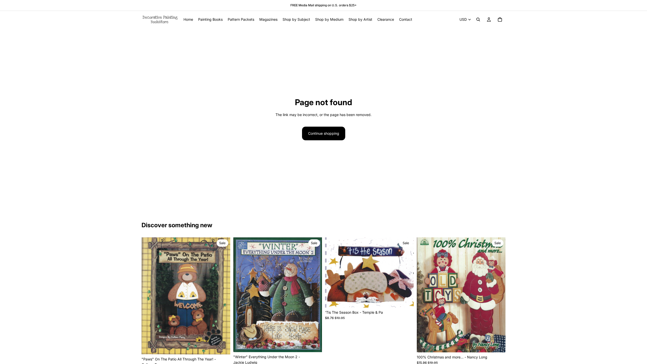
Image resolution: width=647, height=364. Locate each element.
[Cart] (499, 19)
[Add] (222, 346)
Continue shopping (323, 133)
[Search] (478, 19)
